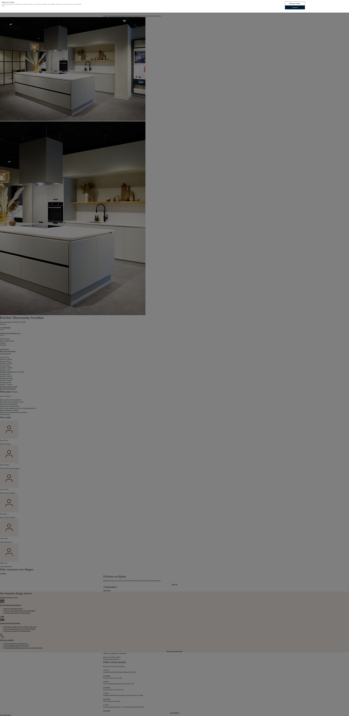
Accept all (295, 7)
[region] (174, 6)
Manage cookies (294, 3)
